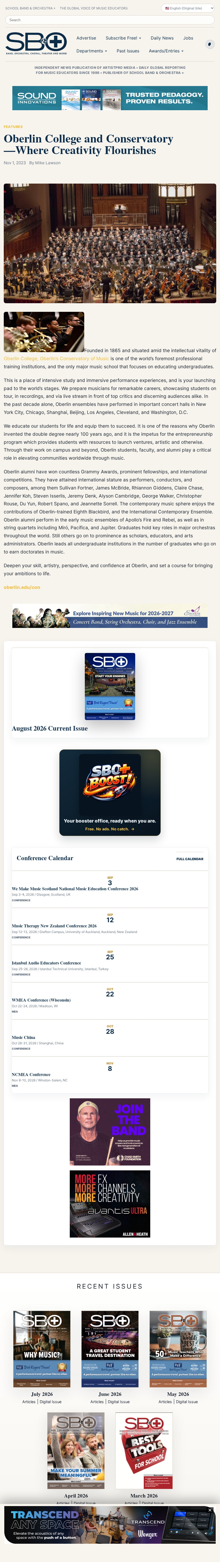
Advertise (86, 38)
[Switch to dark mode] (210, 44)
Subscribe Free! (121, 38)
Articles (29, 1401)
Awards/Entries (164, 50)
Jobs (188, 38)
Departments (89, 50)
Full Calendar (190, 859)
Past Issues (128, 50)
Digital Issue (50, 1401)
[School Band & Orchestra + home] (34, 43)
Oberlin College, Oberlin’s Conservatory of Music (56, 358)
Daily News (162, 38)
